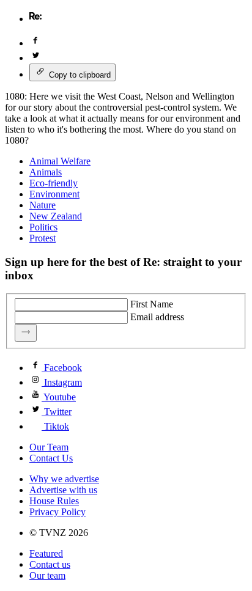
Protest (42, 238)
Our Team (49, 447)
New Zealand (55, 216)
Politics (43, 227)
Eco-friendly (53, 183)
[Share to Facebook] (35, 43)
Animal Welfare (60, 161)
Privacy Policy (57, 512)
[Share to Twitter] (35, 58)
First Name (151, 304)
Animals (45, 172)
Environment (54, 194)
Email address (157, 317)
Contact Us (51, 458)
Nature (42, 205)
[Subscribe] (26, 333)
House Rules (54, 501)
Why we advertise (64, 479)
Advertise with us (63, 490)
